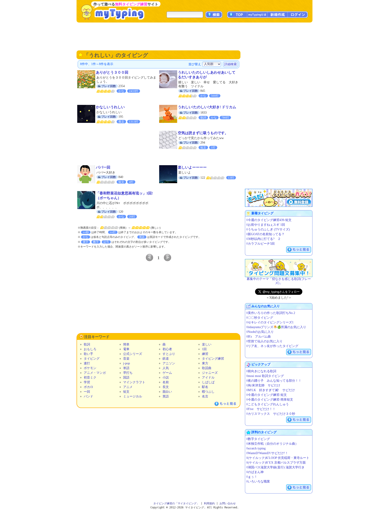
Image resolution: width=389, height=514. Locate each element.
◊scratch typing (256, 448)
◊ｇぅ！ (251, 476)
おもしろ (90, 349)
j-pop (126, 363)
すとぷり (169, 354)
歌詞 (87, 344)
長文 (166, 387)
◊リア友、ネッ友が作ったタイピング (272, 346)
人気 (166, 368)
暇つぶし (208, 391)
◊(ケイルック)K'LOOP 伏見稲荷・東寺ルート (277, 458)
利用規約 (209, 503)
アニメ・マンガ (95, 372)
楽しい (206, 344)
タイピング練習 (213, 358)
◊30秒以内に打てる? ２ (263, 239)
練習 (205, 354)
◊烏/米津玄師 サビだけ (263, 385)
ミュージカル (132, 396)
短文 (126, 391)
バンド (88, 396)
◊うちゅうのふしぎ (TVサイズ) (268, 229)
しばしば (208, 382)
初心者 (167, 349)
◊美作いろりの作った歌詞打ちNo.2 (270, 313)
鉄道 (166, 358)
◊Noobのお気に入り (260, 332)
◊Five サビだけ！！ (261, 409)
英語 (166, 396)
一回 (87, 391)
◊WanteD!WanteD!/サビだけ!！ (267, 453)
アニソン (169, 363)
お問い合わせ (227, 503)
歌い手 (88, 354)
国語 (126, 377)
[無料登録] (278, 198)
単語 (126, 368)
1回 (204, 349)
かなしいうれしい (110, 107)
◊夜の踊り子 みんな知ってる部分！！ (273, 380)
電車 (126, 349)
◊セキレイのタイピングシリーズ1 (270, 322)
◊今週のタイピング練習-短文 (266, 395)
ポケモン (90, 368)
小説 (166, 377)
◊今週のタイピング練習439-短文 (269, 220)
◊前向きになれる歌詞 (261, 371)
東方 (205, 363)
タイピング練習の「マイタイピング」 (176, 503)
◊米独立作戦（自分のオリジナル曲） (272, 443)
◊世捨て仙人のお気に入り (264, 341)
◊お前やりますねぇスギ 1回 (265, 224)
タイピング (92, 358)
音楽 (126, 358)
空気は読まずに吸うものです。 (203, 133)
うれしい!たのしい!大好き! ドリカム (207, 107)
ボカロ (88, 387)
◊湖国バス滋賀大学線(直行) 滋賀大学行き (275, 467)
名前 (166, 382)
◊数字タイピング (258, 439)
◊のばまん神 (255, 472)
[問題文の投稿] (278, 268)
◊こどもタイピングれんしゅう (267, 404)
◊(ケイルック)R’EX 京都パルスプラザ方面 (276, 462)
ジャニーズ (210, 372)
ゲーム (167, 372)
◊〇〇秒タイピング (259, 317)
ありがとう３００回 (112, 72)
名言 (205, 396)
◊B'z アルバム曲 (258, 336)
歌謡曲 (206, 368)
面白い (167, 391)
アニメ (128, 387)
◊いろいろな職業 (258, 481)
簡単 (126, 344)
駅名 (205, 387)
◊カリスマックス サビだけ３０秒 (270, 413)
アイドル (208, 377)
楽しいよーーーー (192, 167)
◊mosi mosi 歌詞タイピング (265, 376)
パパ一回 (103, 167)
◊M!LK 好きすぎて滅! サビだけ (270, 390)
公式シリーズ (132, 354)
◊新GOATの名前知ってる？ (265, 234)
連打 (87, 363)
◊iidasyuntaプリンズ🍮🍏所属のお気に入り (276, 327)
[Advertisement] (194, 36)
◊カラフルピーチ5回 (260, 243)
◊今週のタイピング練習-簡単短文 (269, 399)
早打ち (128, 372)
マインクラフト (134, 382)
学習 (87, 382)
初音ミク (90, 377)
